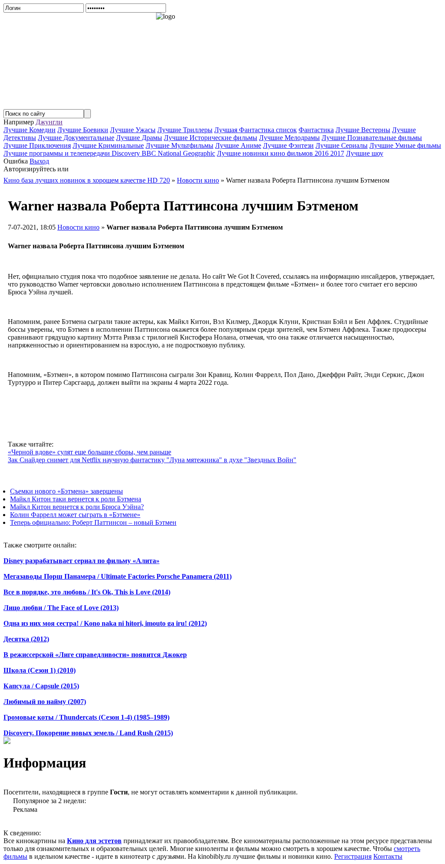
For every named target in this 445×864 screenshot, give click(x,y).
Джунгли (49, 122)
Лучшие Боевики (82, 129)
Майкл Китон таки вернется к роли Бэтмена (75, 499)
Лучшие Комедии (29, 129)
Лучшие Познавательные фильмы (372, 137)
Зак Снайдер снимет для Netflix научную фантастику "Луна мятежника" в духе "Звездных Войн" (152, 460)
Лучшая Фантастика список (255, 129)
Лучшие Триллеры (185, 129)
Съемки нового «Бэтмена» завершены (66, 491)
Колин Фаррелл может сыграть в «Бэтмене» (75, 514)
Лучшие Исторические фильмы (210, 137)
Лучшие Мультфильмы (179, 145)
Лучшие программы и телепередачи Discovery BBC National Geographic (109, 153)
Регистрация (353, 856)
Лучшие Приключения (37, 145)
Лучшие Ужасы (133, 129)
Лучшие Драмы (139, 137)
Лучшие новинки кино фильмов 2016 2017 (280, 153)
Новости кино (78, 227)
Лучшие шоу (364, 153)
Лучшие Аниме (238, 145)
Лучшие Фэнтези (288, 145)
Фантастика (316, 129)
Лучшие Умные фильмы (405, 145)
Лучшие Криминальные (108, 145)
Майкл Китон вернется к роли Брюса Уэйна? (77, 506)
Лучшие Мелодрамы (289, 137)
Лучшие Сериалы (341, 145)
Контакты (387, 856)
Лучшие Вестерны (362, 129)
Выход (39, 161)
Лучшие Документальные (76, 137)
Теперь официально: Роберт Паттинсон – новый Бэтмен (93, 522)
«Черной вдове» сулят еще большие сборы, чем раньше (89, 452)
